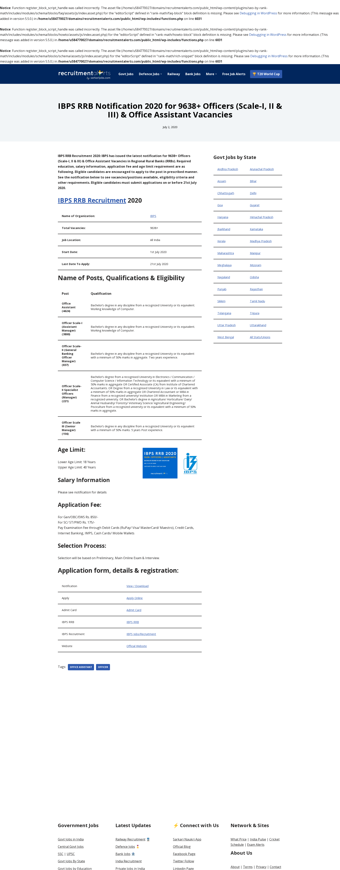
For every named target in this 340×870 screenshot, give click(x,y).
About (235, 867)
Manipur (255, 253)
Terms (248, 867)
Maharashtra (225, 253)
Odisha (254, 277)
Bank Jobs (192, 74)
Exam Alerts (255, 844)
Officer (103, 667)
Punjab (221, 289)
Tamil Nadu (257, 301)
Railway (173, 74)
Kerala (221, 241)
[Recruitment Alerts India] (84, 74)
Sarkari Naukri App (187, 839)
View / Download (138, 586)
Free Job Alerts (233, 74)
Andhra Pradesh (227, 169)
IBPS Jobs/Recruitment (141, 634)
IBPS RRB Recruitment (92, 200)
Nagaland (223, 277)
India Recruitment (128, 861)
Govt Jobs (125, 74)
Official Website (137, 646)
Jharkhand (223, 229)
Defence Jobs (125, 846)
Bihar (253, 181)
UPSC (71, 854)
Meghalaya (224, 265)
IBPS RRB (133, 622)
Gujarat (255, 205)
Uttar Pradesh (226, 325)
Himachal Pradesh (261, 217)
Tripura (254, 313)
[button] (161, 74)
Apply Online (135, 598)
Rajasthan (256, 289)
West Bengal (225, 337)
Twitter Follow (183, 861)
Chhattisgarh (225, 193)
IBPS (153, 216)
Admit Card (134, 610)
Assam (221, 181)
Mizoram (255, 265)
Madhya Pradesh (261, 241)
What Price (239, 839)
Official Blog (182, 846)
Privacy (261, 867)
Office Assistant (81, 667)
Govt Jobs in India (71, 839)
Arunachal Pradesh (262, 169)
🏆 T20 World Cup (266, 74)
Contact (275, 867)
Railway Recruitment (130, 839)
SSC (60, 854)
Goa (220, 205)
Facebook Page (184, 854)
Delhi (253, 193)
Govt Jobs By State (71, 861)
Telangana (224, 313)
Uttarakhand (258, 325)
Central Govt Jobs (71, 846)
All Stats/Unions (260, 337)
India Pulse (258, 839)
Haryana (222, 217)
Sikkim (221, 301)
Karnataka (256, 229)
